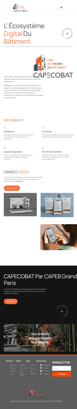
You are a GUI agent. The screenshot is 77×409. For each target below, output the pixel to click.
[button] (61, 7)
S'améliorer (9, 131)
